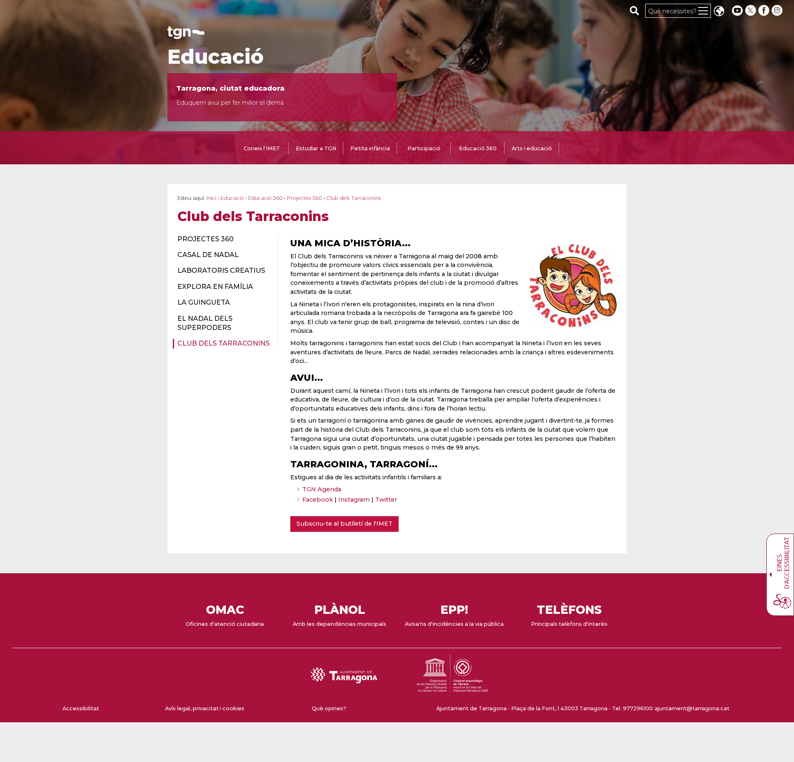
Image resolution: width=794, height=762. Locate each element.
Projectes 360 (304, 198)
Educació (215, 57)
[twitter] (751, 10)
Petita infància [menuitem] (370, 148)
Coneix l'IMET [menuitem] (262, 148)
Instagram (354, 499)
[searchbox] (634, 10)
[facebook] (764, 10)
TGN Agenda (321, 489)
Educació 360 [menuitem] (478, 148)
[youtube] (737, 10)
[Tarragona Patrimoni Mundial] (452, 692)
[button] (719, 11)
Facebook (317, 499)
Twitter (386, 499)
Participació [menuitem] (423, 148)
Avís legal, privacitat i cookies (204, 708)
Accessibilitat (80, 708)
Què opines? (329, 708)
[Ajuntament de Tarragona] (186, 35)
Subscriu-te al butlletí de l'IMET (344, 523)
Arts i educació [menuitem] (532, 148)
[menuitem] (223, 239)
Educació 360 (265, 198)
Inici (211, 198)
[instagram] (777, 10)
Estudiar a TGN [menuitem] (316, 148)
